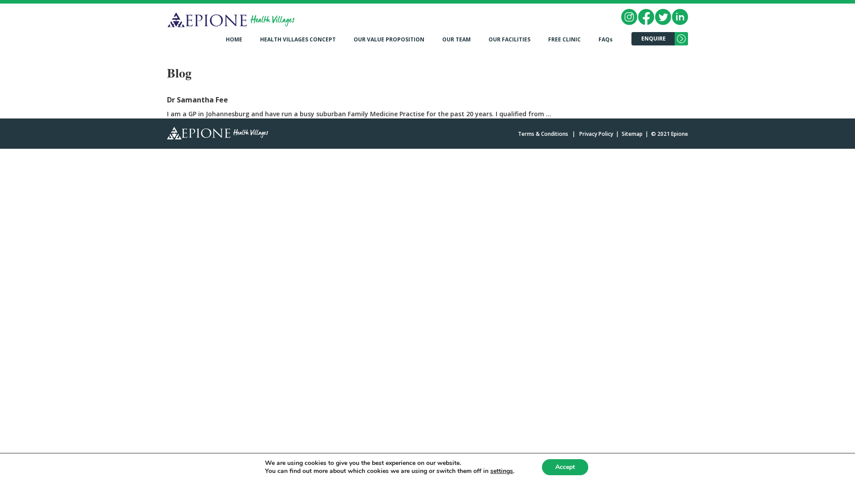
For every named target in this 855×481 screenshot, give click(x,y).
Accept (565, 467)
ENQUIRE (653, 38)
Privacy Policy (596, 134)
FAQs (605, 39)
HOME (234, 39)
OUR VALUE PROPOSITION (389, 39)
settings (501, 471)
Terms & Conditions (543, 134)
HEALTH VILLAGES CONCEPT (298, 39)
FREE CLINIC (564, 39)
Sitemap (632, 134)
